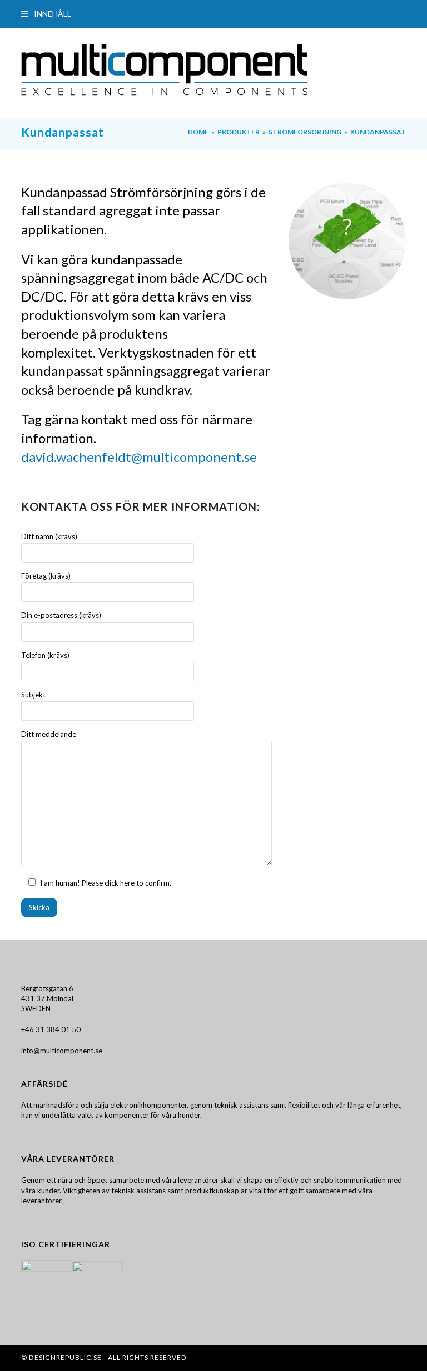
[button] (46, 13)
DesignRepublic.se (65, 1357)
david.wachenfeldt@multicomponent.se (139, 457)
